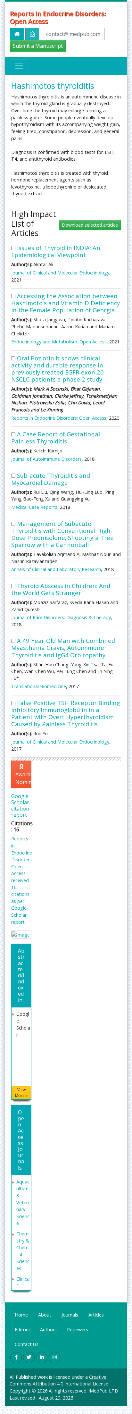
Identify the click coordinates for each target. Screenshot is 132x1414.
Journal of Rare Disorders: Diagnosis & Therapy (61, 617)
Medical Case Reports (34, 507)
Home (21, 1315)
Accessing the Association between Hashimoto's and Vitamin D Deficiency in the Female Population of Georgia (65, 303)
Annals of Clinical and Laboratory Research (56, 569)
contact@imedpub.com (73, 34)
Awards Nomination (23, 778)
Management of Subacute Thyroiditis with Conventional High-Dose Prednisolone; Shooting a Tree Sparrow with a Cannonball (62, 534)
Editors (22, 1329)
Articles (96, 1315)
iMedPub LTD (103, 1391)
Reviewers (77, 1329)
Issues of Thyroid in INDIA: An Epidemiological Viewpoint (55, 251)
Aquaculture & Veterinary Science (22, 1202)
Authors (48, 1329)
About (44, 1315)
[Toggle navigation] (19, 65)
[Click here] (21, 934)
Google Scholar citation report (20, 805)
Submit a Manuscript (38, 45)
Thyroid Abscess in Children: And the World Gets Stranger (60, 589)
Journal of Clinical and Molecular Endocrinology (60, 273)
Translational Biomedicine (38, 686)
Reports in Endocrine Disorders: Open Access (58, 17)
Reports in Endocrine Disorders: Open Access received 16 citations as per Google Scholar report (22, 880)
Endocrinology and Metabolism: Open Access (59, 342)
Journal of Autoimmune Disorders (46, 459)
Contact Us (26, 1344)
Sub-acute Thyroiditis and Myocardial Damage (50, 478)
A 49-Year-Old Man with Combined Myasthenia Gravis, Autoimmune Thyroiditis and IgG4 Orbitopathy (63, 647)
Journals (70, 1315)
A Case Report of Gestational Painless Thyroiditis (55, 437)
